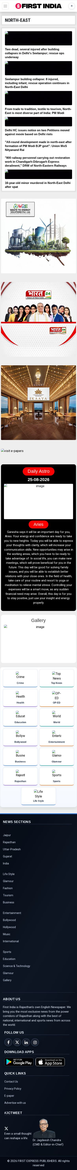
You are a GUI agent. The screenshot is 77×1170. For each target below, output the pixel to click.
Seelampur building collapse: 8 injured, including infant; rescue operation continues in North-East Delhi (37, 83)
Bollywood (9, 924)
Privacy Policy (12, 1093)
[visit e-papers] (12, 454)
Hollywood (9, 931)
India (6, 868)
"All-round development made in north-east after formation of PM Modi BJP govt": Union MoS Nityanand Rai (38, 146)
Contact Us (11, 1086)
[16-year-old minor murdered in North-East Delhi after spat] (38, 174)
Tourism (8, 899)
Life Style (9, 878)
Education (9, 963)
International (11, 945)
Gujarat (7, 860)
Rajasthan (9, 846)
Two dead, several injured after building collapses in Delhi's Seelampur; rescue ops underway (34, 53)
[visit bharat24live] (38, 321)
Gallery (7, 984)
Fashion (8, 892)
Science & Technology (16, 970)
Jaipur (7, 839)
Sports (7, 956)
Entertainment (12, 917)
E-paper (9, 1100)
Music (6, 938)
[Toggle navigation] (5, 6)
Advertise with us (15, 1107)
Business (8, 906)
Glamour (8, 885)
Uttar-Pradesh (12, 853)
